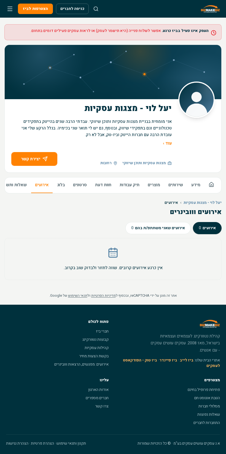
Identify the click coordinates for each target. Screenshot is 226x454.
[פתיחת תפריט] (10, 9)
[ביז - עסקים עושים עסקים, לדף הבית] (210, 8)
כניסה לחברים (72, 9)
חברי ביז (102, 331)
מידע (195, 185)
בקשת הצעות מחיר (94, 356)
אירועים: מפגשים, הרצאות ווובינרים (81, 364)
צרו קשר (102, 406)
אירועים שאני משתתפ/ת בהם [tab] (158, 228)
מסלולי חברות (209, 406)
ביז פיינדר (168, 360)
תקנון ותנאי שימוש (71, 443)
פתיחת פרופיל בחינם (204, 390)
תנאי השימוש (77, 295)
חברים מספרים (97, 398)
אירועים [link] (171, 203)
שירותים (175, 185)
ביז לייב (186, 360)
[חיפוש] (96, 8)
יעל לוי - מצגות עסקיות (203, 203)
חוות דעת (103, 185)
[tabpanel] (113, 259)
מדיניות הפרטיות (103, 295)
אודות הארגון (98, 390)
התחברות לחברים (206, 423)
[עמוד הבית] (211, 185)
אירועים (42, 185)
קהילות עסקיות (97, 348)
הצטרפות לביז (35, 9)
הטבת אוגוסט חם (207, 398)
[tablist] (173, 226)
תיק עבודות (129, 185)
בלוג (61, 185)
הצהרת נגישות (17, 443)
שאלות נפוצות (208, 414)
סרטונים (80, 185)
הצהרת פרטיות (42, 443)
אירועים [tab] (207, 228)
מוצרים (154, 185)
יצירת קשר (30, 159)
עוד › (167, 143)
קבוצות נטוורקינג (95, 339)
